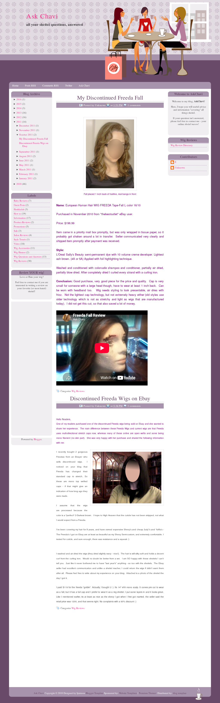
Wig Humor (20, 252)
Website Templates (128, 693)
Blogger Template (94, 693)
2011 (18, 121)
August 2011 (25, 156)
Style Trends (20, 239)
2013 (18, 112)
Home (15, 85)
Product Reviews (22, 222)
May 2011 (24, 164)
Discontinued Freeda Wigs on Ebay (33, 144)
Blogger (37, 439)
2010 (18, 183)
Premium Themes (147, 693)
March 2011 (25, 169)
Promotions (20, 226)
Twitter (68, 85)
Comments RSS (50, 85)
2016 (18, 99)
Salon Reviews (21, 235)
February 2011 (26, 174)
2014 (18, 108)
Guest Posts (20, 205)
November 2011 (27, 130)
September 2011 (27, 151)
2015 (18, 103)
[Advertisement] (30, 366)
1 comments (134, 105)
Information (20, 217)
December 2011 (27, 125)
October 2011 (26, 134)
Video (17, 243)
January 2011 (26, 178)
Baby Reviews (21, 200)
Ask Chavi (42, 15)
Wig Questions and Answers (28, 256)
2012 (18, 117)
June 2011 (24, 160)
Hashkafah (19, 209)
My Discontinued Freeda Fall (33, 138)
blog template (179, 693)
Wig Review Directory (182, 145)
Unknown (180, 167)
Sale (16, 230)
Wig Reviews (20, 260)
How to (18, 213)
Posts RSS (30, 85)
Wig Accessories (22, 248)
